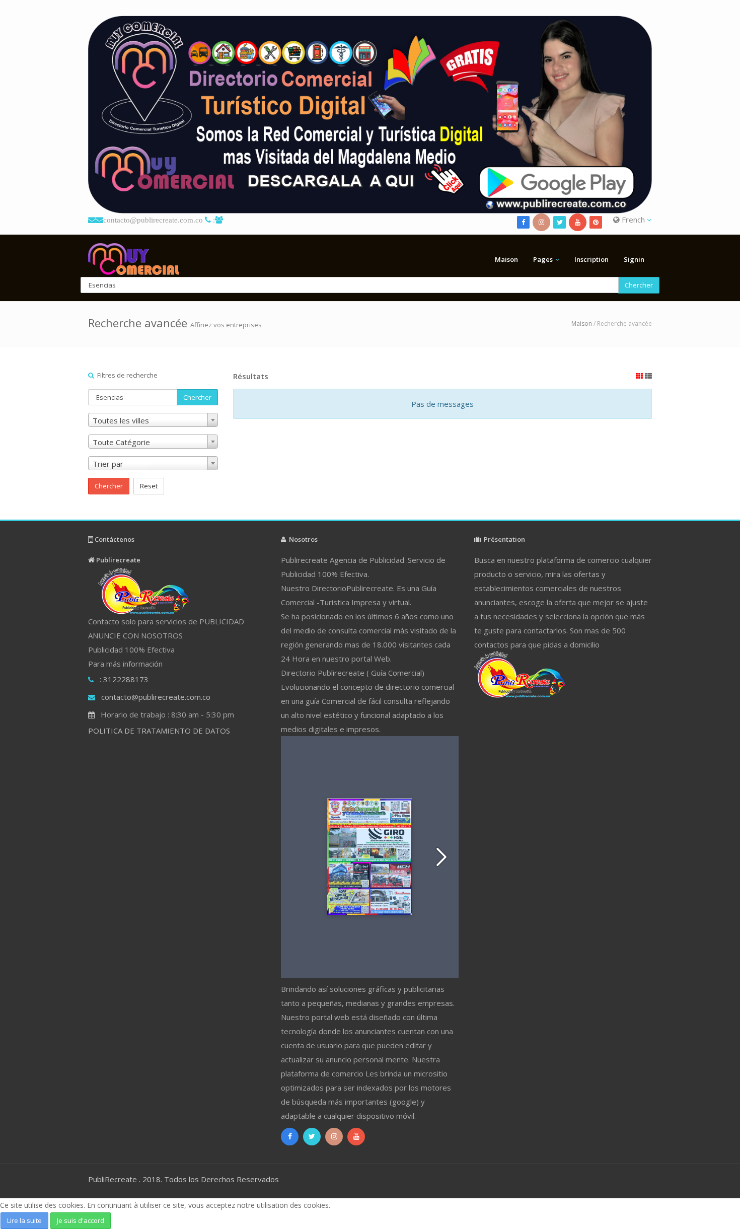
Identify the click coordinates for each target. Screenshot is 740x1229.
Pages (543, 259)
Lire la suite (24, 1220)
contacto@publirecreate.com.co (153, 220)
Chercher (639, 285)
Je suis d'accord (80, 1220)
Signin (634, 259)
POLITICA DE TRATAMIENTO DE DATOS (159, 731)
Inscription (591, 259)
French (633, 219)
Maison (506, 259)
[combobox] (153, 420)
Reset (149, 485)
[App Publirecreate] (370, 114)
